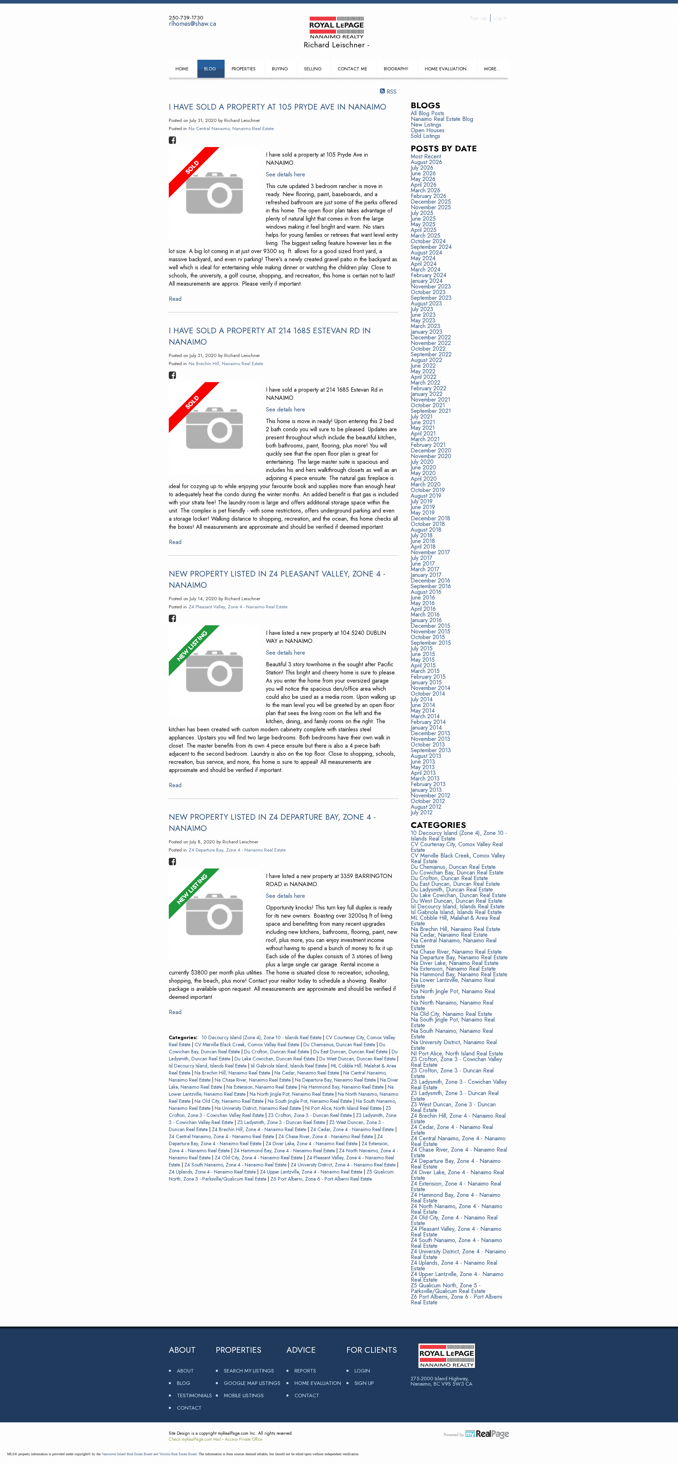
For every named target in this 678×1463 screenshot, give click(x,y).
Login (362, 1370)
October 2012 (428, 801)
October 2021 (428, 405)
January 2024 (426, 281)
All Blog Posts (427, 113)
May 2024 (423, 258)
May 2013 (423, 767)
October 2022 (428, 349)
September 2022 (431, 354)
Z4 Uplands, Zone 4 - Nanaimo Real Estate (213, 1171)
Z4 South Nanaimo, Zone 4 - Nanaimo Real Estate (236, 1164)
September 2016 (431, 586)
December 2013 (430, 733)
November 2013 (430, 739)
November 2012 (430, 795)
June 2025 (423, 219)
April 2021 (423, 433)
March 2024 (425, 269)
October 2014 (428, 694)
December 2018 (430, 518)
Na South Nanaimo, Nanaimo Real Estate (452, 1034)
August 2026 (426, 162)
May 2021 (423, 428)
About (185, 1370)
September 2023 (431, 298)
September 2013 (431, 750)
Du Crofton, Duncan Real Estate (277, 1051)
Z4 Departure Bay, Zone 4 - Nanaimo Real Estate (237, 850)
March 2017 (425, 569)
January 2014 (426, 728)
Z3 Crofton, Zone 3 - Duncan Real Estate (310, 1115)
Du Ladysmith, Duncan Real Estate (452, 889)
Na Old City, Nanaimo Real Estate (230, 1101)
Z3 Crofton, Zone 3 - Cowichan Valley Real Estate (456, 1062)
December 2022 (431, 337)
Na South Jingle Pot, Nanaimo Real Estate (310, 1101)
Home (182, 68)
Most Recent (426, 156)
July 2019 (422, 501)
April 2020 (424, 479)
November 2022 (431, 343)
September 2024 (431, 247)
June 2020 (423, 467)
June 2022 (423, 366)
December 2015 (430, 626)
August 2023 (426, 303)
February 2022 (428, 388)
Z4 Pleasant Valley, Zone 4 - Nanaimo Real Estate (238, 606)
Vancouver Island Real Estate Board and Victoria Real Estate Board (149, 1454)
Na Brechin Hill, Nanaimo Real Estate (226, 363)
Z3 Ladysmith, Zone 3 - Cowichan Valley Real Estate (459, 1085)
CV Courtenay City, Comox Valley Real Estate (457, 847)
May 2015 (423, 660)
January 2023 (426, 332)
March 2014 (425, 716)
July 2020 (422, 462)
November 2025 (431, 207)
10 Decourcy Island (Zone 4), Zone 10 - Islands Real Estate (262, 1037)
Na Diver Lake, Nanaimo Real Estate (455, 963)
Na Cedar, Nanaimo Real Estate (307, 1072)
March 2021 (425, 439)
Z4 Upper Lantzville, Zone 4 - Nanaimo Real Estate (312, 1171)
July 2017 (421, 558)
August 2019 (426, 496)
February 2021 (428, 445)
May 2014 (423, 711)
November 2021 (430, 400)
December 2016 (430, 581)
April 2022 (423, 377)
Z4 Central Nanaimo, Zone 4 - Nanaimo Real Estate (222, 1136)
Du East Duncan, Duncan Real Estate (351, 1051)
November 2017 (430, 552)
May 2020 (423, 473)
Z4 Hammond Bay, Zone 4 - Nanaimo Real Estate (285, 1150)
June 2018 (423, 541)
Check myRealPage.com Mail (195, 1439)
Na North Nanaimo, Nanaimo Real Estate (452, 1005)
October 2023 (428, 292)
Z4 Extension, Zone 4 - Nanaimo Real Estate (456, 1186)
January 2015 (426, 682)
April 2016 (423, 609)
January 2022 (426, 394)
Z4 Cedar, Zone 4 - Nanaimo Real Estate (352, 1129)
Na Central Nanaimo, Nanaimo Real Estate (231, 128)
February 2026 (428, 196)
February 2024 (428, 275)
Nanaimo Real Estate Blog (442, 119)
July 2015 (422, 648)
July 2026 (422, 168)
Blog (210, 68)
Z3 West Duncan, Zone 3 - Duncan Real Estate (453, 1107)
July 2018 (422, 535)
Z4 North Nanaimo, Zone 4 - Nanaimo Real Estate (456, 1209)
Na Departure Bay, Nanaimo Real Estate (336, 1079)
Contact (189, 1407)
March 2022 (425, 383)
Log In (500, 18)
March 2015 (425, 671)
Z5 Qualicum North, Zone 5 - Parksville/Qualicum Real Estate (448, 1288)
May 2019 (423, 513)
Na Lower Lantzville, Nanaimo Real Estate (453, 983)
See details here (285, 174)
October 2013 (428, 745)
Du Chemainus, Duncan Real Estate (339, 1044)
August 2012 (426, 807)
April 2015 (423, 665)
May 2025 (423, 224)
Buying (280, 68)
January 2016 (426, 620)
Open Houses (428, 130)
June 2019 (423, 507)
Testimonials (194, 1395)
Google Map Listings (252, 1383)
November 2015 (430, 631)
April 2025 (423, 230)
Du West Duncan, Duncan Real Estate (358, 1058)
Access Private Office (243, 1439)
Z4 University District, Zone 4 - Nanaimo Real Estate (344, 1164)
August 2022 (426, 360)
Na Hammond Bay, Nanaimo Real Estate (343, 1086)
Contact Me (352, 68)
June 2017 (423, 564)
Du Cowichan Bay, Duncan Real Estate (457, 872)
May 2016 (423, 603)
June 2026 (423, 173)
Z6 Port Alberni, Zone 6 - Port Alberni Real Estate (321, 1178)
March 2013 (425, 778)
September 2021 (431, 411)
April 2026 (423, 185)
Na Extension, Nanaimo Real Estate (262, 1086)
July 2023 (422, 309)
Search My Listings (249, 1370)
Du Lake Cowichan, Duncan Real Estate (275, 1058)
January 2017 (426, 575)
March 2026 (425, 190)
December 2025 (431, 202)
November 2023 (431, 286)
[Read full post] (215, 194)
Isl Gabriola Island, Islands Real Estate (289, 1065)
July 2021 (422, 416)
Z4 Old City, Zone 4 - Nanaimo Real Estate (259, 1157)
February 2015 (428, 677)
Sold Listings (425, 136)
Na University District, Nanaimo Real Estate (258, 1108)
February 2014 (428, 722)
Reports (305, 1370)
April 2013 (423, 773)
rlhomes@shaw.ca (192, 23)
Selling (313, 68)
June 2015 (423, 654)
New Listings (426, 125)
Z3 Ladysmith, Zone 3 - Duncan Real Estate (281, 1122)
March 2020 (426, 484)
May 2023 (423, 320)
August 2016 (426, 592)
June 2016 (423, 597)
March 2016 (425, 614)
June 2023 (423, 315)
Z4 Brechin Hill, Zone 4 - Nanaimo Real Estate (260, 1129)
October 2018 (428, 524)
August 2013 (426, 756)
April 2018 (423, 547)
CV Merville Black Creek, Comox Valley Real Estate (248, 1044)
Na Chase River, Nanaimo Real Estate (253, 1079)
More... (492, 68)
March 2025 (425, 236)
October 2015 (428, 637)
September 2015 (431, 643)
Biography (396, 68)
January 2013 (426, 790)
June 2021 (423, 422)
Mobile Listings (244, 1395)
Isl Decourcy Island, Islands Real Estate (208, 1065)
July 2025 (422, 213)
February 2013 (428, 784)
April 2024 (423, 264)
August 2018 (426, 530)
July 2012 (422, 812)
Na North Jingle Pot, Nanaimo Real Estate (292, 1094)
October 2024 (428, 241)
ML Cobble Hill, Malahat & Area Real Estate (455, 920)
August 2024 (426, 252)
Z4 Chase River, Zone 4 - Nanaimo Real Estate (326, 1136)
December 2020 (431, 450)
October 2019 (428, 490)
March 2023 (425, 326)
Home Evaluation (445, 68)
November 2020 (431, 456)
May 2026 (423, 179)
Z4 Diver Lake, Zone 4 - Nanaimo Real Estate (312, 1143)
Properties (244, 68)
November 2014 (430, 688)
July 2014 (422, 699)
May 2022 (423, 371)
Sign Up (478, 18)
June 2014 (423, 705)
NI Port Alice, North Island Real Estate (344, 1108)
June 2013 (423, 761)
